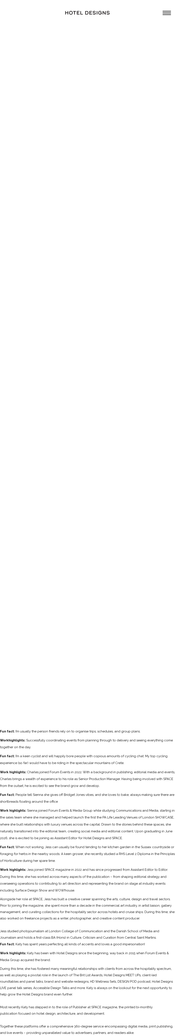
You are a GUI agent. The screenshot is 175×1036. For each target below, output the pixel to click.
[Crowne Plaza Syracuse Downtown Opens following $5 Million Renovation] (110, 466)
